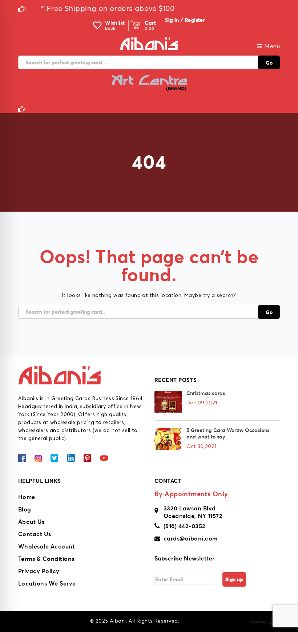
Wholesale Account (46, 546)
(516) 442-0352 (185, 526)
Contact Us (34, 534)
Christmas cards (205, 393)
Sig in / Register (185, 20)
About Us (31, 521)
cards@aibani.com (191, 538)
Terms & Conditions (46, 558)
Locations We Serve (47, 583)
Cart (150, 23)
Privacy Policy (39, 571)
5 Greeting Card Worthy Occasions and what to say (227, 433)
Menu (271, 46)
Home (26, 497)
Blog (24, 509)
